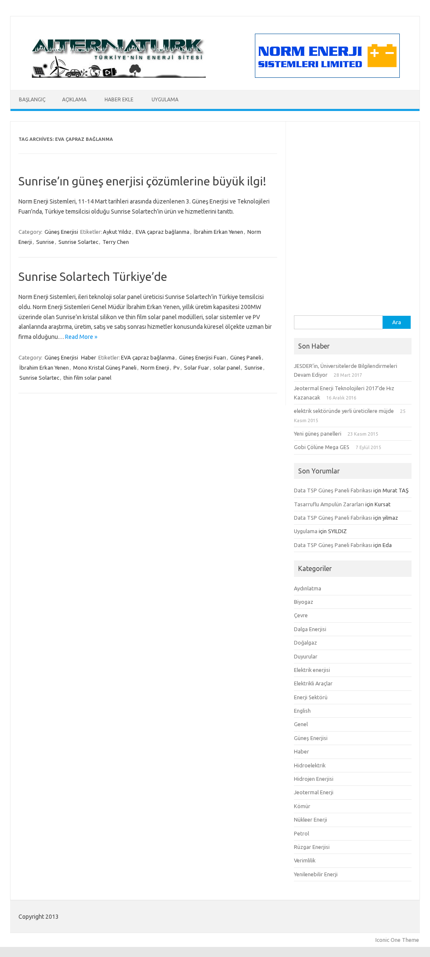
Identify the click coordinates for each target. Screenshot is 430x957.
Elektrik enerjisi (312, 670)
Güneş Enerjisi (61, 232)
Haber (88, 357)
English (302, 711)
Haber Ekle (119, 99)
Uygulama (165, 99)
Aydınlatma (307, 588)
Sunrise (45, 242)
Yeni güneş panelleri (317, 433)
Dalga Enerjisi (310, 629)
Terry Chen (115, 242)
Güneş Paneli (245, 357)
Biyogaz (303, 602)
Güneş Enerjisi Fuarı (202, 357)
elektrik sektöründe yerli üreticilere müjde (344, 411)
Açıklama (74, 99)
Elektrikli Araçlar (313, 683)
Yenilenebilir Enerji (316, 874)
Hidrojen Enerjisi (313, 779)
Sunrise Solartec (78, 242)
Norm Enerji (155, 367)
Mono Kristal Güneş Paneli (104, 367)
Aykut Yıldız (117, 232)
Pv (176, 367)
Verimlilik (304, 860)
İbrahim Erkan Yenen (218, 232)
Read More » (81, 336)
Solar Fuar (196, 367)
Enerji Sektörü (311, 697)
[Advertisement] (353, 262)
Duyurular (305, 656)
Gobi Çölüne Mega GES (321, 447)
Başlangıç (32, 99)
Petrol (301, 833)
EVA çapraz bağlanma (162, 232)
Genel (301, 724)
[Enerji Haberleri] (119, 75)
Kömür (302, 806)
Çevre (301, 615)
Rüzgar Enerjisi (312, 847)
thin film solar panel (87, 378)
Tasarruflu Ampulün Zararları (329, 504)
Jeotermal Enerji (313, 792)
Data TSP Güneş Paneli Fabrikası (333, 490)
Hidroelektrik (309, 765)
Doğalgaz (305, 642)
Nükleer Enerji (310, 819)
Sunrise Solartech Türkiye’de (92, 276)
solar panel (226, 367)
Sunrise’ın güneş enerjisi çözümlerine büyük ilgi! (142, 181)
